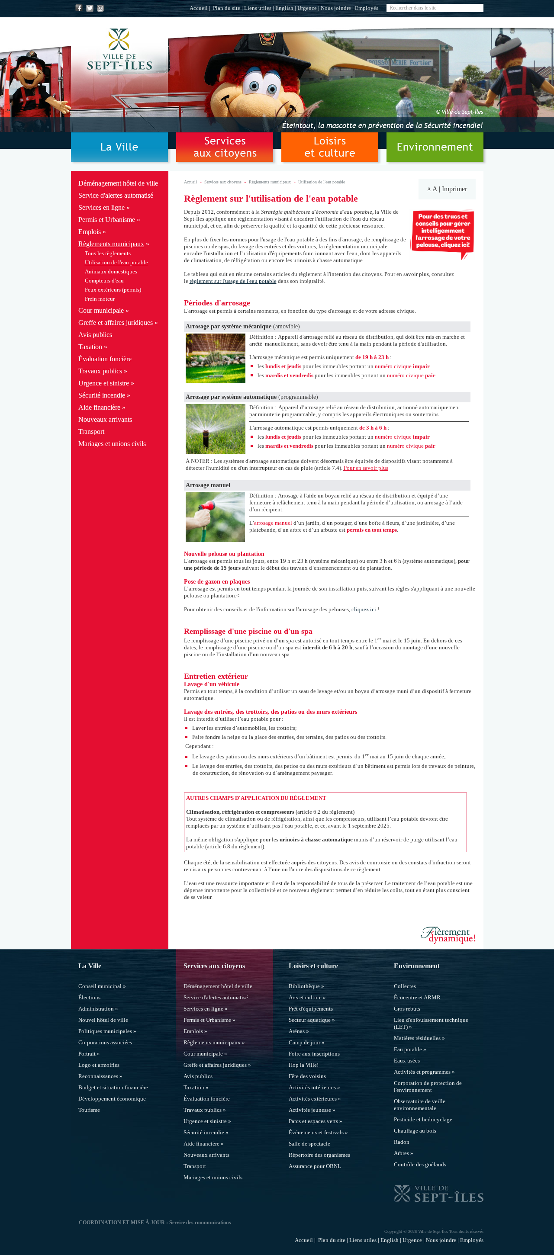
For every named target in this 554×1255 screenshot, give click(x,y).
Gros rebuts (407, 1008)
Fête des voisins (307, 1076)
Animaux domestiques (111, 271)
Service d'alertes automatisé (115, 195)
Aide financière (99, 407)
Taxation (90, 346)
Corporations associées (105, 1042)
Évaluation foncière (105, 359)
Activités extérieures (313, 1098)
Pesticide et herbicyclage (423, 1119)
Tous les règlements (108, 253)
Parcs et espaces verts (313, 1121)
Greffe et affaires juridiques (115, 322)
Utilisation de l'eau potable (116, 262)
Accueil (199, 8)
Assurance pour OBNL (315, 1166)
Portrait (87, 1053)
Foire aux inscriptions (314, 1053)
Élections (89, 997)
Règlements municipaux (111, 243)
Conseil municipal (100, 986)
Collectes (405, 986)
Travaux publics (100, 371)
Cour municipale (101, 310)
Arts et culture (305, 997)
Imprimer (454, 189)
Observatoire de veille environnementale (419, 1104)
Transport (91, 431)
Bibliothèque (304, 986)
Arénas (297, 1031)
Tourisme (89, 1110)
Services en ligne (101, 207)
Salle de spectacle (309, 1143)
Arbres (401, 1153)
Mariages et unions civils (112, 443)
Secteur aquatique (310, 1020)
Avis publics (95, 334)
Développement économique (112, 1098)
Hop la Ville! (304, 1065)
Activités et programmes (422, 1072)
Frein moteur (100, 298)
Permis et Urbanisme (106, 219)
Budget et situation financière (113, 1087)
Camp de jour (304, 1042)
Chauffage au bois (415, 1130)
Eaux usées (407, 1060)
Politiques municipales (105, 1031)
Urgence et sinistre (103, 383)
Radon (401, 1142)
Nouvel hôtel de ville (103, 1020)
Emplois (89, 231)
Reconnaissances (98, 1076)
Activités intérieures (312, 1087)
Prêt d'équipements (311, 1008)
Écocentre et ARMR (417, 997)
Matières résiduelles (417, 1038)
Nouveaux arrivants (105, 419)
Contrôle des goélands (420, 1164)
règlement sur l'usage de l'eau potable (233, 281)
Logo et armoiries (98, 1065)
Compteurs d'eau (104, 280)
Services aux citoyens (223, 182)
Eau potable (408, 1049)
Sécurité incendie (101, 395)
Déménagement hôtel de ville (118, 183)
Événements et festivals (316, 1132)
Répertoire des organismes (319, 1155)
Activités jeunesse (310, 1110)
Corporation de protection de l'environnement (428, 1086)
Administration (96, 1008)
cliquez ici (363, 609)
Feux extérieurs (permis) (113, 289)
